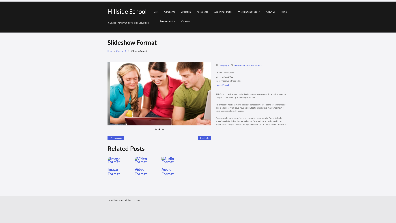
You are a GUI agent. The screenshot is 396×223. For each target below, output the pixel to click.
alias (248, 65)
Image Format (114, 171)
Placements (202, 12)
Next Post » (204, 138)
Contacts (185, 21)
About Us (270, 12)
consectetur (256, 65)
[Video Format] (146, 160)
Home (284, 12)
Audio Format (167, 171)
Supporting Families (223, 12)
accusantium (239, 65)
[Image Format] (119, 160)
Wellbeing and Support (249, 12)
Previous (118, 93)
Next (200, 93)
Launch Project (222, 85)
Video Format (141, 171)
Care (156, 12)
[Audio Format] (172, 160)
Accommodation (167, 21)
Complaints (169, 12)
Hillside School (127, 11)
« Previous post (116, 138)
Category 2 (121, 51)
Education (186, 12)
